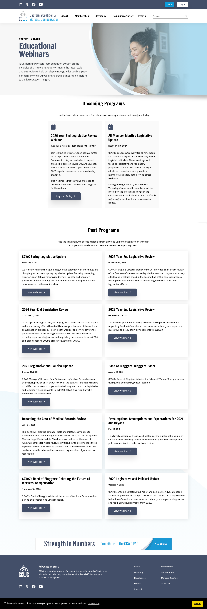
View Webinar (34, 292)
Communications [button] (122, 16)
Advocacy (138, 572)
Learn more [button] (93, 603)
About (137, 566)
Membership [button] (82, 16)
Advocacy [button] (100, 16)
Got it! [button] (197, 603)
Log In (182, 4)
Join (170, 4)
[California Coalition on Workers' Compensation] (38, 16)
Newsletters (139, 578)
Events (137, 583)
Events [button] (142, 16)
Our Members (167, 572)
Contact (138, 589)
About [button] (64, 16)
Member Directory (169, 578)
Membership (167, 566)
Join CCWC (166, 583)
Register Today (64, 196)
